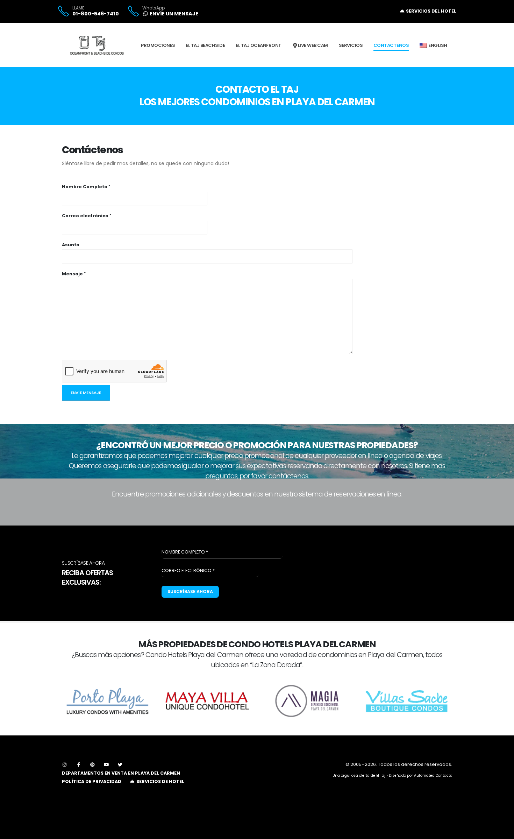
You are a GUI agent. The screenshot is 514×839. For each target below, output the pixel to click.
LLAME (78, 8)
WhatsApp (153, 8)
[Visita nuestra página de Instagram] (64, 765)
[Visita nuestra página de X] (120, 765)
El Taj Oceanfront (258, 45)
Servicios (351, 45)
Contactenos (391, 45)
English (437, 45)
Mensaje (72, 274)
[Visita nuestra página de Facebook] (78, 765)
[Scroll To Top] (502, 831)
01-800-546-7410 (95, 13)
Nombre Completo (84, 187)
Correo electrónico (85, 216)
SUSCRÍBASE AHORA (190, 591)
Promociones (158, 45)
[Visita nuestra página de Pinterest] (92, 765)
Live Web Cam (313, 45)
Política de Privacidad (91, 781)
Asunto (70, 245)
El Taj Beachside (205, 45)
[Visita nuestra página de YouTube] (106, 765)
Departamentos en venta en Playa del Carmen (121, 773)
